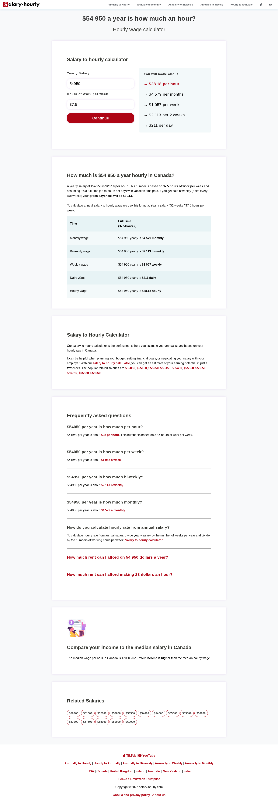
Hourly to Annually (241, 4)
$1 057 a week (111, 459)
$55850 (84, 373)
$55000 (172, 713)
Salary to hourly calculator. (144, 540)
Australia (154, 771)
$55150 (142, 368)
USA (91, 771)
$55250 (153, 368)
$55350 (165, 368)
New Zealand (172, 771)
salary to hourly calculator (111, 363)
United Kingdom (121, 771)
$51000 (87, 713)
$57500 (87, 721)
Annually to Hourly (119, 4)
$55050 (130, 368)
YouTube (148, 755)
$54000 (144, 713)
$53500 (130, 713)
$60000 (130, 721)
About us (158, 795)
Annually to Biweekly (180, 4)
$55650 (200, 368)
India (187, 771)
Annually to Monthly (149, 4)
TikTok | (132, 755)
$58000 (102, 721)
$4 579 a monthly (113, 510)
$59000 (116, 721)
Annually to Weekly (211, 4)
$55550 (189, 368)
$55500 (187, 713)
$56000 (201, 713)
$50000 (73, 713)
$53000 (116, 713)
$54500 (158, 713)
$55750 (72, 373)
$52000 (102, 713)
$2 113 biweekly (112, 485)
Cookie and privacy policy (131, 795)
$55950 (95, 373)
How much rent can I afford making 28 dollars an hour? (119, 574)
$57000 (73, 721)
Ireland (140, 771)
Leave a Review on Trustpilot (139, 779)
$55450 (177, 368)
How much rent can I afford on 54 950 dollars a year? (117, 557)
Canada (102, 771)
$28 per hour (110, 435)
